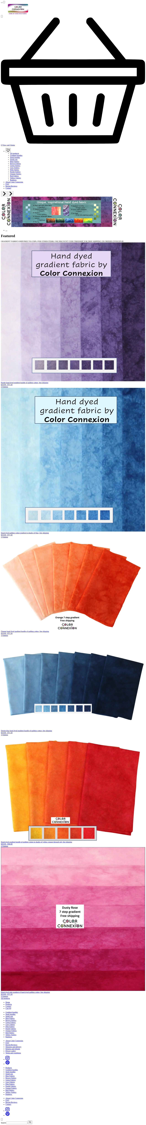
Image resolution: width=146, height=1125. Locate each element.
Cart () (8, 1008)
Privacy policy (10, 1051)
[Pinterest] (7, 1064)
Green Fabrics (15, 166)
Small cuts (13, 160)
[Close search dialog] (2, 1119)
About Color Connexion (14, 182)
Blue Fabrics (14, 162)
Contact (8, 188)
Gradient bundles (16, 155)
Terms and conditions (13, 1053)
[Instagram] (7, 1059)
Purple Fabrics (15, 172)
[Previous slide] (4, 194)
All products (14, 153)
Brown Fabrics (15, 164)
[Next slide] (10, 194)
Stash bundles (15, 157)
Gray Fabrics (14, 168)
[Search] (4, 2)
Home (7, 1002)
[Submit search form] (30, 1122)
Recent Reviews (11, 186)
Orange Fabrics (15, 174)
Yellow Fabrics (15, 178)
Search (3, 1123)
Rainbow (13, 180)
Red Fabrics (14, 176)
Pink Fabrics (14, 170)
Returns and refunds (12, 1049)
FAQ (7, 184)
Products (8, 1004)
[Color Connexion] (18, 14)
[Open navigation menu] (2, 2)
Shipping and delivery (13, 1047)
